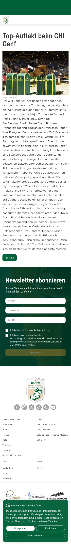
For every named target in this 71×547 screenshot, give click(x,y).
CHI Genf (41, 440)
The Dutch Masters (46, 424)
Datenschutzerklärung (38, 330)
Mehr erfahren (35, 535)
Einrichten (50, 528)
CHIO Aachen (43, 429)
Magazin (6, 478)
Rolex (5, 440)
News (39, 461)
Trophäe (6, 445)
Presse (40, 468)
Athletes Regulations (12, 455)
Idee (4, 429)
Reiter (5, 461)
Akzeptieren (20, 528)
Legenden (7, 450)
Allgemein (7, 424)
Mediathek (7, 468)
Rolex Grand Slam (11, 419)
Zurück (10, 257)
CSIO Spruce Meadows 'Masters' (52, 435)
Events (40, 419)
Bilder (5, 473)
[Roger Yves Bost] (35, 73)
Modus (5, 435)
